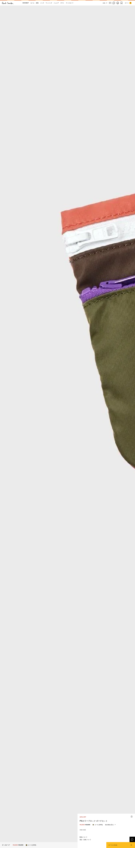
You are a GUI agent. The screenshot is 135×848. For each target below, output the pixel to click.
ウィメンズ (49, 3)
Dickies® (26, 3)
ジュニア (56, 3)
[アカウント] (117, 3)
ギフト (62, 3)
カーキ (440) (99, 824)
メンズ (42, 3)
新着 (37, 3)
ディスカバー (70, 3)
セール (32, 3)
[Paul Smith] (8, 3)
